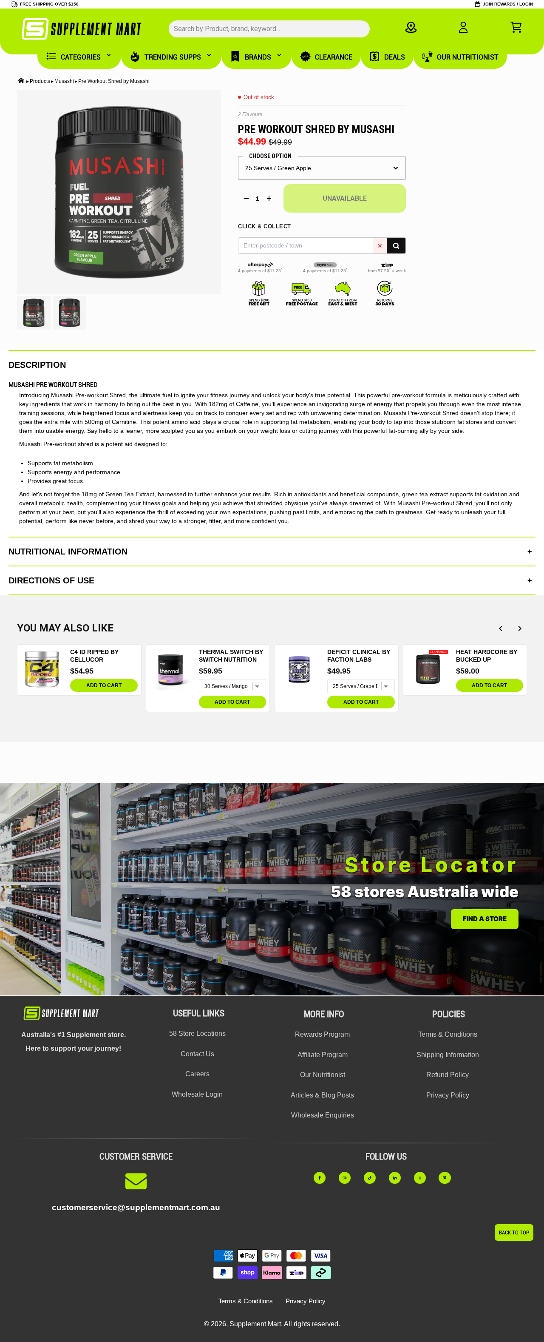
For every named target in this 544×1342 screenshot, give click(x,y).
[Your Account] (463, 27)
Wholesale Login (197, 1094)
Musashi (64, 81)
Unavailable (345, 198)
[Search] (396, 245)
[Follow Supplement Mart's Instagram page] (349, 1178)
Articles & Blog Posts (322, 1095)
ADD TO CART (104, 685)
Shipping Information (447, 1054)
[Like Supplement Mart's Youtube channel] (424, 1178)
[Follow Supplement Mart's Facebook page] (324, 1178)
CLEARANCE (333, 57)
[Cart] (516, 27)
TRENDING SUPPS (172, 57)
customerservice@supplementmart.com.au (136, 1207)
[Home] (21, 81)
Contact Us (197, 1054)
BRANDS (258, 57)
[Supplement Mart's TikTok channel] (374, 1178)
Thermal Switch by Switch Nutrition (231, 655)
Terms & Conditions (447, 1034)
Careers (197, 1074)
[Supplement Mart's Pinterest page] (449, 1178)
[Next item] (519, 628)
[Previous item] (500, 628)
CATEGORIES (81, 57)
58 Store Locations (197, 1033)
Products (40, 81)
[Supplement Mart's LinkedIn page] (399, 1178)
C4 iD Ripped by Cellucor (94, 655)
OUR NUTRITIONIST (468, 57)
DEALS (394, 57)
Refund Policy (447, 1074)
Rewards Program (322, 1034)
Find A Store (485, 919)
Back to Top (514, 1232)
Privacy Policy (447, 1095)
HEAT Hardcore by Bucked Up (486, 655)
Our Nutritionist (322, 1074)
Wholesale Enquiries (322, 1115)
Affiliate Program (323, 1054)
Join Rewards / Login (508, 4)
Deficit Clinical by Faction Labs (358, 655)
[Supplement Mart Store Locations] (411, 27)
